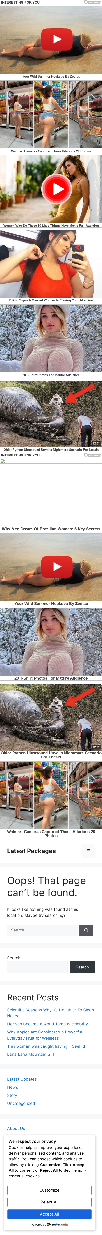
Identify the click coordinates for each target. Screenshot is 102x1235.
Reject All (49, 1202)
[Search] (86, 930)
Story (12, 1095)
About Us (16, 1128)
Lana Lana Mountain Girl (30, 1054)
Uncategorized (21, 1103)
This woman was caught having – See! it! (46, 1046)
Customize (49, 1190)
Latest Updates (22, 1079)
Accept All (49, 1214)
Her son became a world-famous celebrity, (48, 1024)
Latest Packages (31, 850)
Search (13, 957)
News (12, 1087)
